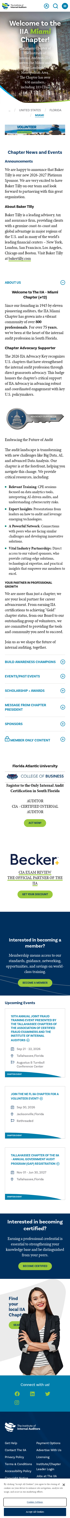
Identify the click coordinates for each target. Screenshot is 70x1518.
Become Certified (35, 1266)
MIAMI (39, 115)
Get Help (11, 1443)
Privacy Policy (14, 1457)
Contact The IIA (15, 1450)
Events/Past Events (22, 676)
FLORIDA (55, 110)
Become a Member (35, 983)
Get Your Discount (35, 894)
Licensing (42, 1457)
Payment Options (48, 1443)
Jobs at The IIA (46, 1476)
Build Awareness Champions (30, 662)
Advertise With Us (48, 1450)
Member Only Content (30, 740)
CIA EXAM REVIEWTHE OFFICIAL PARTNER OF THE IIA (35, 877)
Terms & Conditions (18, 1464)
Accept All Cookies (35, 1512)
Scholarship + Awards (25, 691)
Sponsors (14, 724)
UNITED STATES (30, 110)
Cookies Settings (35, 1502)
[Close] (64, 1484)
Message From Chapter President (25, 707)
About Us (13, 282)
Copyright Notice (16, 1478)
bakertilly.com (20, 258)
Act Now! (35, 823)
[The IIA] (14, 7)
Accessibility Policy (18, 1471)
